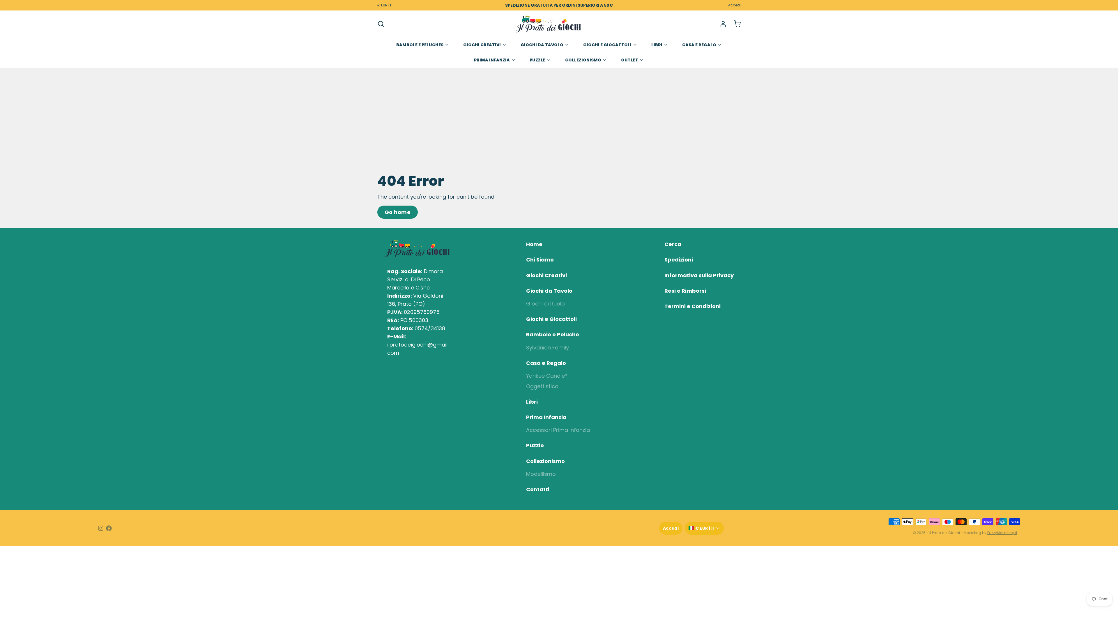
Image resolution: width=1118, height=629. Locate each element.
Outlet (629, 60)
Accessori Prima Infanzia (558, 430)
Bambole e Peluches (419, 45)
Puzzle (537, 60)
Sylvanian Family (547, 347)
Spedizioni (678, 259)
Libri (656, 45)
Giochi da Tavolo (542, 45)
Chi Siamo (540, 259)
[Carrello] (735, 23)
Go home (398, 212)
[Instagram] (101, 528)
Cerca (672, 244)
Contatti (537, 489)
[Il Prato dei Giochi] (548, 24)
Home (534, 244)
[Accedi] (721, 23)
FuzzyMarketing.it (1002, 532)
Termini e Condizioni (692, 306)
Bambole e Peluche (552, 334)
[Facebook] (109, 528)
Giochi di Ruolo (545, 303)
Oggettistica (542, 386)
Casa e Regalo (699, 45)
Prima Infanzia (492, 60)
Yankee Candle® (546, 375)
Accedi (734, 5)
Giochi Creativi (482, 45)
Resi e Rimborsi (685, 290)
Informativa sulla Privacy (699, 275)
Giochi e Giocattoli (607, 45)
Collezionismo (583, 60)
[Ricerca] (380, 23)
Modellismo (541, 474)
